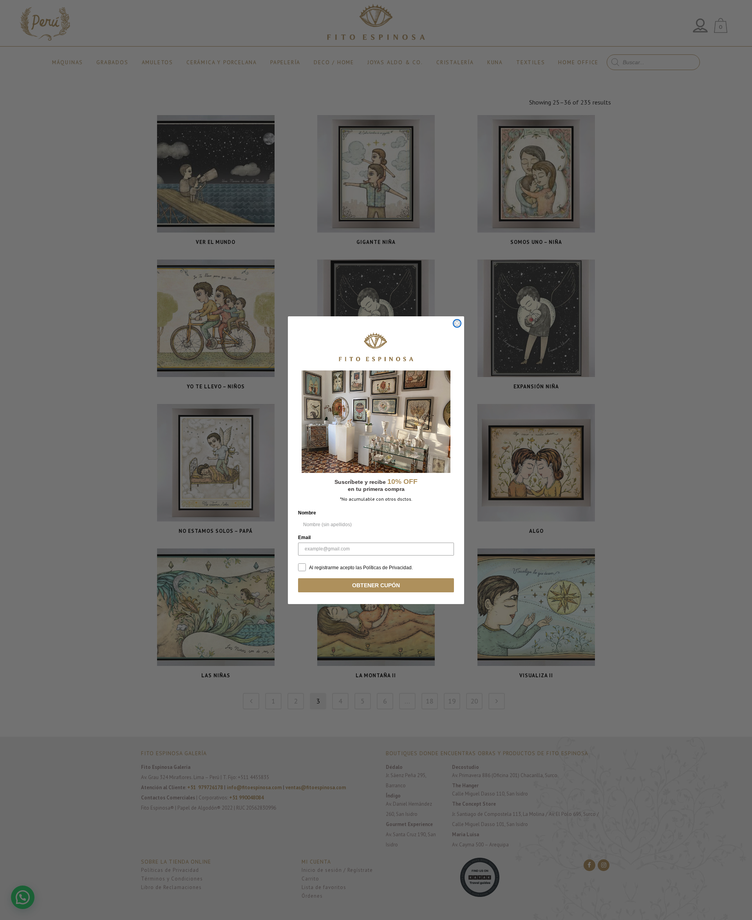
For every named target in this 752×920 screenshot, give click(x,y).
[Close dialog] (457, 323)
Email (304, 537)
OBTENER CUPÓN (376, 585)
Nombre (307, 513)
